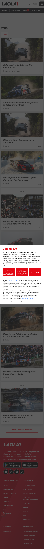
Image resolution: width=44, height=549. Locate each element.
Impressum (6, 301)
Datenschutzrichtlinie (17, 301)
